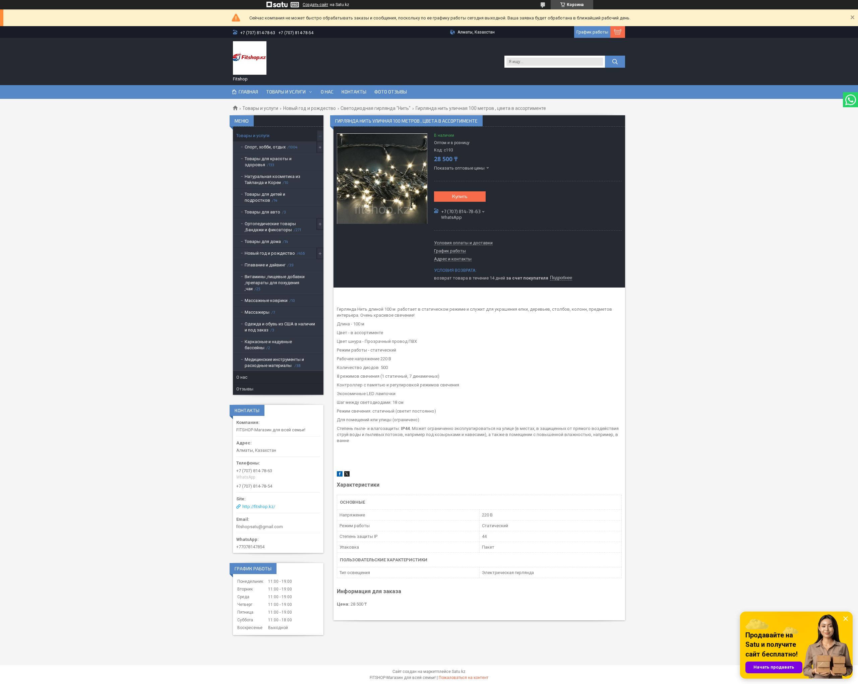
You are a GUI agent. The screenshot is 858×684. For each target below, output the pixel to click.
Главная (248, 91)
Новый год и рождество (309, 108)
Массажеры (257, 312)
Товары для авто (262, 211)
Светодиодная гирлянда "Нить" (376, 108)
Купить (460, 196)
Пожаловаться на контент (463, 677)
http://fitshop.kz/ (258, 506)
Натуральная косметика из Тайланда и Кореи (272, 179)
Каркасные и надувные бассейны (268, 344)
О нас (327, 91)
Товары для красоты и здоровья (268, 161)
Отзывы (244, 388)
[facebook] (340, 475)
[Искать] (615, 62)
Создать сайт (315, 4)
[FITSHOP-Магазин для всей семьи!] (249, 58)
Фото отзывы (390, 91)
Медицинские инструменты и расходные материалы (274, 362)
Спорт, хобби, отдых (265, 146)
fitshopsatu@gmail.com (259, 526)
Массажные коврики (266, 300)
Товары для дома (263, 241)
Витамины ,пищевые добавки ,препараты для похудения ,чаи (275, 282)
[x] (347, 475)
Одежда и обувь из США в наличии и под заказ (280, 326)
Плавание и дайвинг (265, 264)
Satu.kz (459, 671)
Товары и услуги (286, 91)
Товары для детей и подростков (265, 197)
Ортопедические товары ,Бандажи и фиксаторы (270, 226)
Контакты (354, 91)
